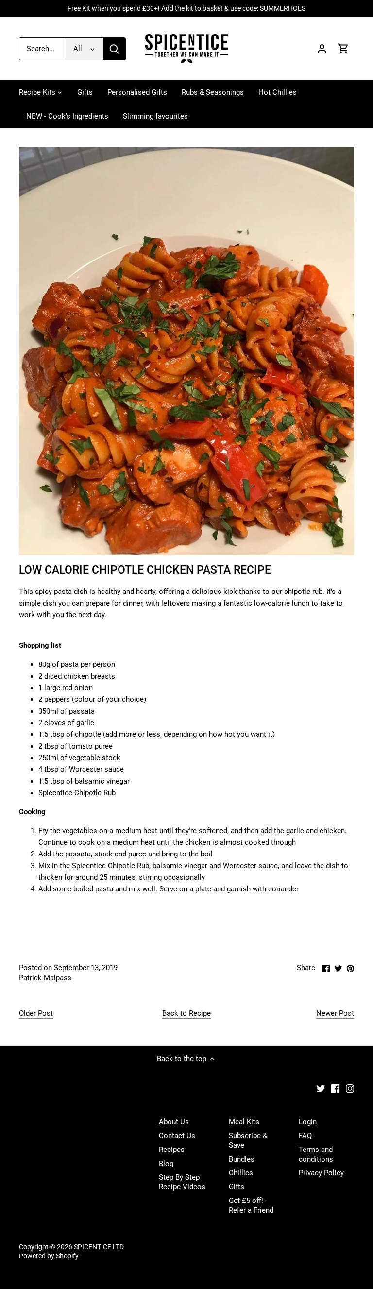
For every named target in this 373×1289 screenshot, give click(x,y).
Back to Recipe (186, 1013)
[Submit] (114, 49)
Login (308, 1121)
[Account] (322, 48)
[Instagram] (350, 1088)
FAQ (305, 1136)
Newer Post (335, 1013)
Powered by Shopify (49, 1256)
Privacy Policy (321, 1172)
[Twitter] (321, 1088)
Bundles (241, 1159)
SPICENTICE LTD (99, 1247)
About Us (174, 1121)
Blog (166, 1163)
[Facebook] (335, 1088)
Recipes (172, 1149)
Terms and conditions (316, 1154)
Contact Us (177, 1136)
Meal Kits (244, 1121)
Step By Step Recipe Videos (182, 1182)
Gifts (236, 1187)
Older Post (36, 1013)
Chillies (241, 1172)
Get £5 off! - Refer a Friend (251, 1205)
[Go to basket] (343, 48)
